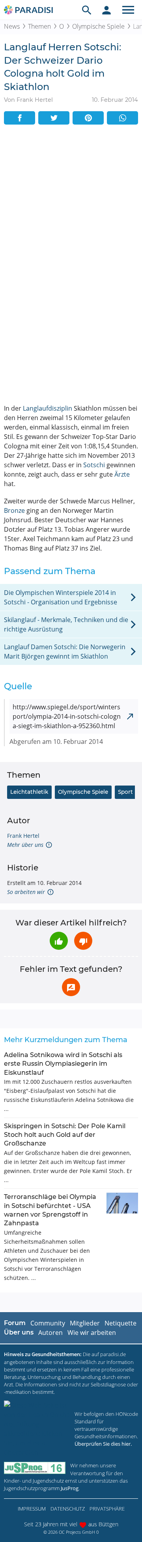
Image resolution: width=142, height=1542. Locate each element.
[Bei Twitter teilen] (53, 118)
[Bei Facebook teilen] (19, 118)
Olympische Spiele (98, 26)
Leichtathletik (29, 792)
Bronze (14, 510)
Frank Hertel (23, 835)
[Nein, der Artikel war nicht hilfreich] (83, 941)
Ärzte (122, 474)
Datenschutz (67, 1508)
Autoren (50, 1332)
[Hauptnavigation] (128, 10)
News (12, 26)
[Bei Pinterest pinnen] (88, 118)
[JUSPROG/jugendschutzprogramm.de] (34, 1468)
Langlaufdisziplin (47, 408)
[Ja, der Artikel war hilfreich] (59, 941)
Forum (15, 1323)
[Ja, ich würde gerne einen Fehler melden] (71, 987)
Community (47, 1323)
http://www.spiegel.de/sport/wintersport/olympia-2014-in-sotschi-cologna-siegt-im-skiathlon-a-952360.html (67, 716)
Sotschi (94, 465)
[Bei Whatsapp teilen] (122, 118)
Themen (39, 26)
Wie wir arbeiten (91, 1332)
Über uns (19, 1332)
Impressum (32, 1508)
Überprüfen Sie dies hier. (103, 1443)
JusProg (69, 1488)
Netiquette (120, 1323)
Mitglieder (85, 1323)
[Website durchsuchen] (87, 10)
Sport (125, 792)
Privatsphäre (107, 1508)
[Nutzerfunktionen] (106, 10)
